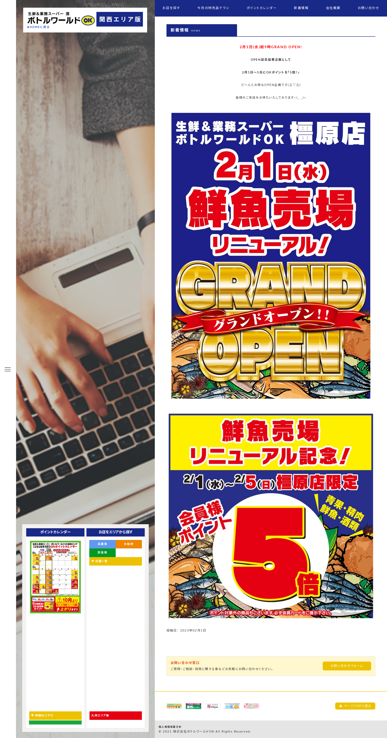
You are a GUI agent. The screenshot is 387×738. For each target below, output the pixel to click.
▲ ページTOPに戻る (355, 706)
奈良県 (102, 552)
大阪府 (129, 544)
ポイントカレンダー (262, 8)
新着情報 (301, 8)
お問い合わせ (368, 8)
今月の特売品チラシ (213, 8)
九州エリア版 (100, 715)
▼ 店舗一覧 (99, 561)
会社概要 (333, 8)
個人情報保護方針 (170, 727)
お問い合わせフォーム (347, 665)
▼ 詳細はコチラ (42, 715)
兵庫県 (102, 544)
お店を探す (171, 8)
